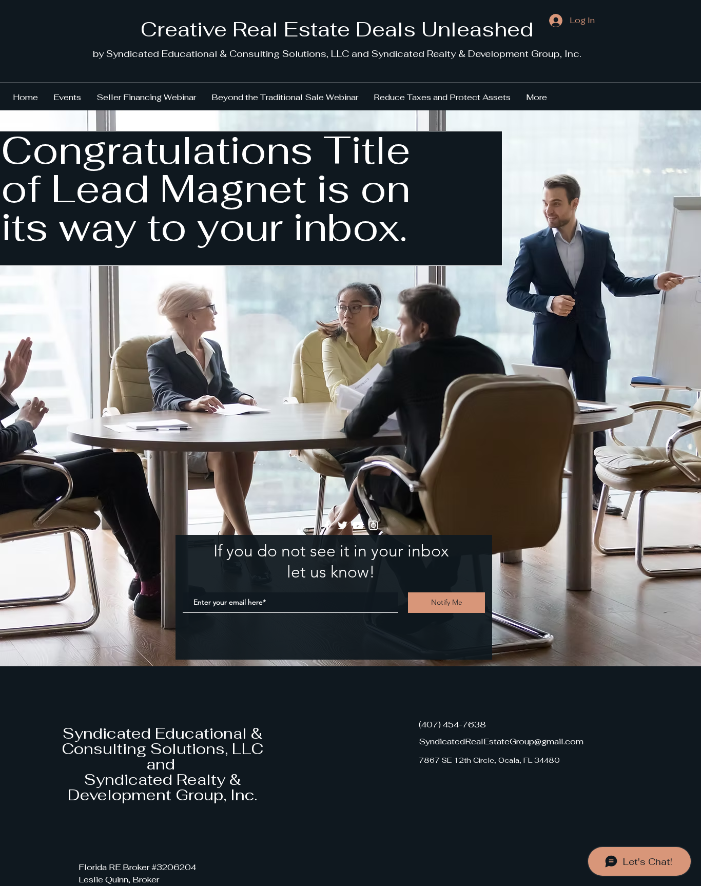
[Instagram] (373, 525)
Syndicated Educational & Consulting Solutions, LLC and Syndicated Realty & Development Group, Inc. (162, 764)
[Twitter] (342, 525)
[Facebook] (327, 525)
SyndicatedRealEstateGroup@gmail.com (501, 741)
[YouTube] (358, 525)
